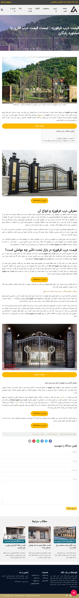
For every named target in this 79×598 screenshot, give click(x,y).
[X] (46, 441)
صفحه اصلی (65, 9)
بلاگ (20, 8)
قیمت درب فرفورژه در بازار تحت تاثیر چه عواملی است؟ (58, 141)
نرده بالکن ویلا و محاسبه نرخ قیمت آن (66, 546)
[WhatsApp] (38, 441)
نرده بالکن (45, 578)
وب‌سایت (74, 470)
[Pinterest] (33, 441)
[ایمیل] (29, 441)
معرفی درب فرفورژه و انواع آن (65, 138)
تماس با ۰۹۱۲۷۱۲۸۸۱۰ (39, 200)
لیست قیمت (30, 9)
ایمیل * (74, 461)
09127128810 (6, 2)
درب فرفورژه (41, 115)
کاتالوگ (37, 8)
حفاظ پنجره (45, 581)
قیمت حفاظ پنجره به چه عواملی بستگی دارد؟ (40, 546)
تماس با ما (12, 9)
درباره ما (55, 9)
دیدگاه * (74, 479)
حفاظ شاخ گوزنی (35, 583)
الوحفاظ (56, 38)
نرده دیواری (45, 575)
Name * (74, 452)
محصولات (46, 8)
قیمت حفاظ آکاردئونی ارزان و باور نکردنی (15, 546)
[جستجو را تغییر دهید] (2, 10)
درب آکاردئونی (35, 575)
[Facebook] (50, 441)
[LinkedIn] (42, 441)
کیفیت (17, 402)
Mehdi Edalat (36, 596)
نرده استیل (36, 578)
